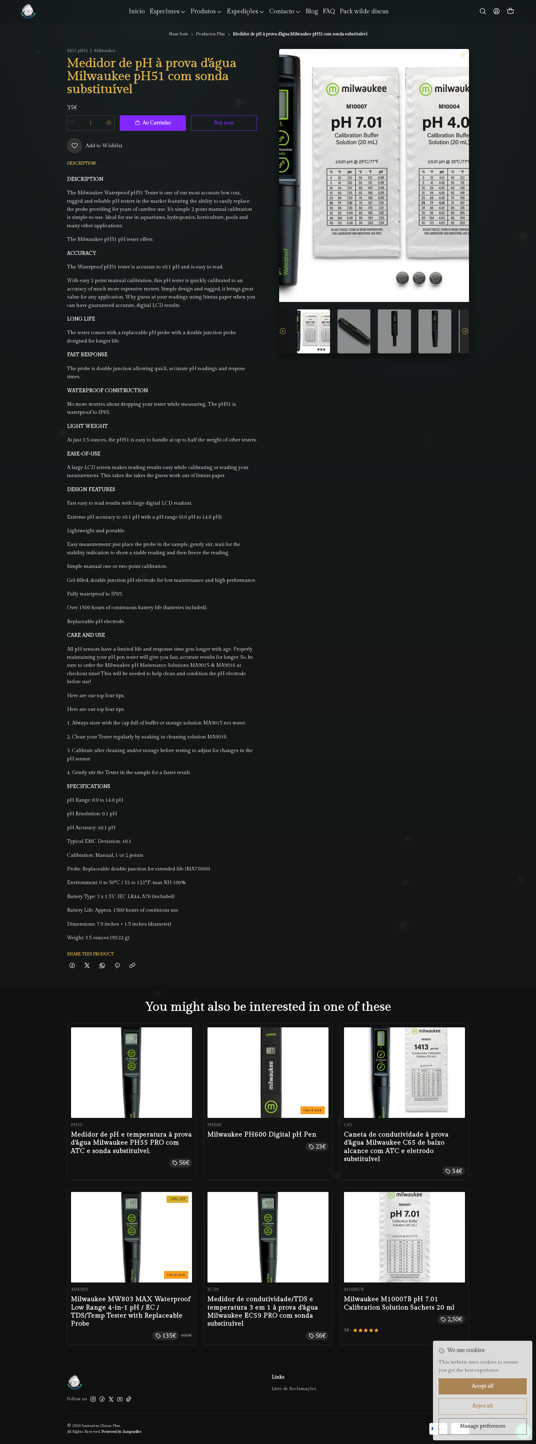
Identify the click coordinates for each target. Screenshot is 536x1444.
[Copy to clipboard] (132, 966)
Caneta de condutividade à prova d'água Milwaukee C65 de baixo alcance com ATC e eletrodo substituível (396, 1147)
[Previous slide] (283, 331)
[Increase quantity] (109, 123)
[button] (168, 11)
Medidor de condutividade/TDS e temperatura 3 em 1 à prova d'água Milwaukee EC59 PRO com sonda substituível (263, 1311)
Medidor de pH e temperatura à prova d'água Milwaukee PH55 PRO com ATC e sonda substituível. (131, 1143)
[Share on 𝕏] (87, 966)
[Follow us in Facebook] (102, 1399)
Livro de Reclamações (294, 1388)
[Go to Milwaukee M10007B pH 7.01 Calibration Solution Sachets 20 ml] (404, 1237)
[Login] (497, 11)
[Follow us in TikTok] (129, 1399)
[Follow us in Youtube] (120, 1399)
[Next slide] (464, 331)
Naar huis (178, 34)
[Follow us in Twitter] (111, 1399)
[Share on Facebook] (72, 966)
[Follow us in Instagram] (93, 1399)
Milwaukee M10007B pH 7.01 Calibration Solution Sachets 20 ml (399, 1303)
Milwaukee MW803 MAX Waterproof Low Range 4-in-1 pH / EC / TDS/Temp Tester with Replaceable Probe (131, 1311)
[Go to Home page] (28, 11)
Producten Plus (210, 34)
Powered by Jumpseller (121, 1431)
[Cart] (511, 11)
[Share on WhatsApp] (102, 966)
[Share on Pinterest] (117, 966)
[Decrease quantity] (72, 123)
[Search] (483, 11)
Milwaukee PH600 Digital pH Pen (262, 1134)
